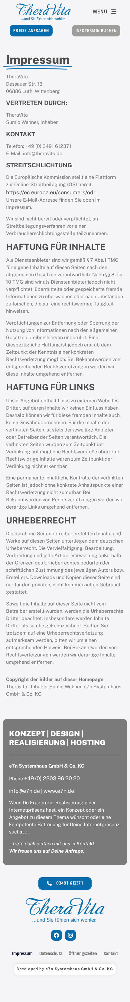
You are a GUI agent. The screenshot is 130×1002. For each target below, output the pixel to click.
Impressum (22, 953)
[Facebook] (56, 935)
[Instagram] (70, 935)
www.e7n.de (59, 791)
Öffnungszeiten (83, 953)
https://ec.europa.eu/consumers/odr (51, 192)
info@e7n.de (24, 791)
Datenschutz (50, 953)
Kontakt (111, 953)
